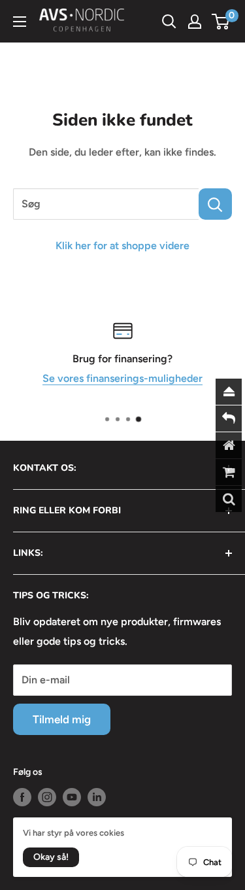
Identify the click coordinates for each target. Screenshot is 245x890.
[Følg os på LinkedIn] (97, 797)
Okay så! (51, 857)
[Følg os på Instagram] (47, 797)
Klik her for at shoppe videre (122, 245)
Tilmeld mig (62, 719)
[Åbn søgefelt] (169, 21)
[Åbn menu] (19, 21)
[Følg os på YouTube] (72, 797)
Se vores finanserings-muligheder (122, 377)
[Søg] (215, 204)
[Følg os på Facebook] (22, 797)
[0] (221, 21)
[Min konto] (194, 21)
